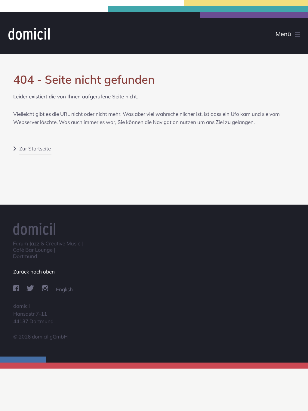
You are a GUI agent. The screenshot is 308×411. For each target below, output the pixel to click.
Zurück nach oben (34, 271)
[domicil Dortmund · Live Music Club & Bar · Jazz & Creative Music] (53, 34)
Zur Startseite (35, 148)
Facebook (16, 288)
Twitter (30, 288)
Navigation (277, 34)
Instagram (45, 288)
